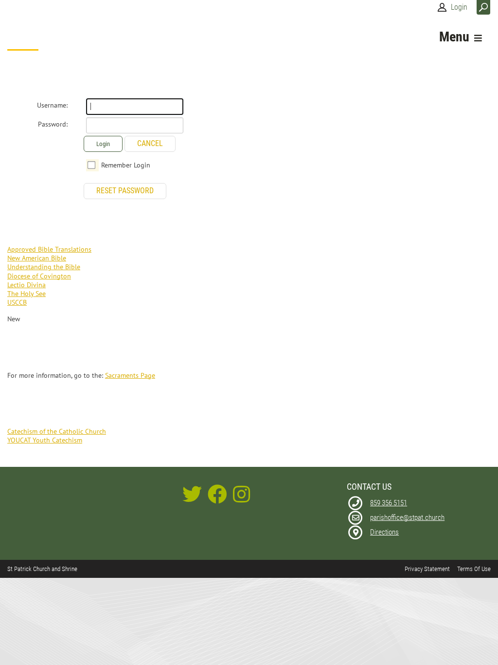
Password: (53, 124)
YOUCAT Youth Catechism (44, 440)
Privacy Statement (427, 569)
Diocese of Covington (39, 276)
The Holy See (26, 293)
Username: (52, 105)
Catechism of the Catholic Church (56, 431)
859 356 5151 (388, 503)
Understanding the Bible (43, 266)
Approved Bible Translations (49, 249)
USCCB (17, 302)
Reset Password (125, 190)
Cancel (150, 143)
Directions (384, 532)
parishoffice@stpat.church (407, 517)
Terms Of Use (474, 569)
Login (459, 7)
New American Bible (36, 258)
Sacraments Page (130, 375)
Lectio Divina (26, 284)
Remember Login (125, 165)
